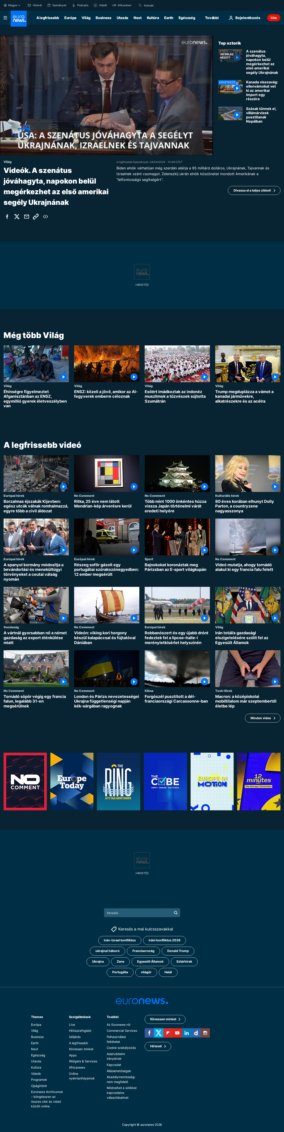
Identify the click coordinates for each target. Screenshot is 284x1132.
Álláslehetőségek (119, 1071)
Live (274, 18)
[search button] (140, 5)
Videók (36, 1073)
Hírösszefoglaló (80, 1030)
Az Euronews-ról (118, 1024)
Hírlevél (156, 1046)
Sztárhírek (184, 961)
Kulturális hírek (227, 495)
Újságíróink (39, 1086)
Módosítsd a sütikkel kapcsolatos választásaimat (121, 1092)
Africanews (77, 1067)
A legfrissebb (47, 18)
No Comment (84, 495)
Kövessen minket (81, 1049)
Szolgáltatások (80, 1017)
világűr (146, 972)
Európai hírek (14, 495)
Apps (73, 1055)
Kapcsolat (114, 1065)
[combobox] (163, 5)
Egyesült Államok (150, 961)
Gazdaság (11, 627)
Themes (37, 1017)
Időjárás (75, 1037)
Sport (149, 559)
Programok (39, 1079)
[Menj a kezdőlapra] (19, 19)
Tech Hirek (223, 690)
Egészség (187, 18)
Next (138, 18)
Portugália (120, 972)
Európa (70, 18)
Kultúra (153, 18)
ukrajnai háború (107, 951)
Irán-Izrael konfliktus (120, 940)
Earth (168, 18)
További (112, 1017)
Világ (86, 18)
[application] (106, 95)
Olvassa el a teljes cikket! (252, 190)
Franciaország (143, 951)
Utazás (122, 18)
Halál (168, 972)
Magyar (13, 5)
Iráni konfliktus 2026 (164, 940)
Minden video (260, 718)
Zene (120, 961)
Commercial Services (122, 1030)
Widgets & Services (83, 1061)
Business (103, 18)
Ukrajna (98, 961)
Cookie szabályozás (121, 1048)
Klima (149, 690)
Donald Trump (178, 951)
